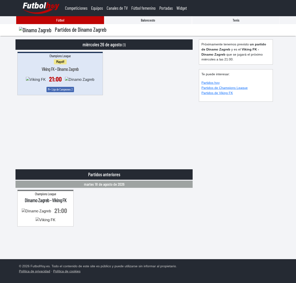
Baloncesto (148, 20)
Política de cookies (66, 271)
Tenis (236, 20)
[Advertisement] (104, 129)
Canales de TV (117, 8)
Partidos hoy (210, 83)
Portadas (166, 8)
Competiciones (76, 8)
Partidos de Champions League (224, 88)
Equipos (97, 8)
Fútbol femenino (143, 8)
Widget (181, 8)
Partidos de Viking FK (217, 93)
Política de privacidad (34, 271)
